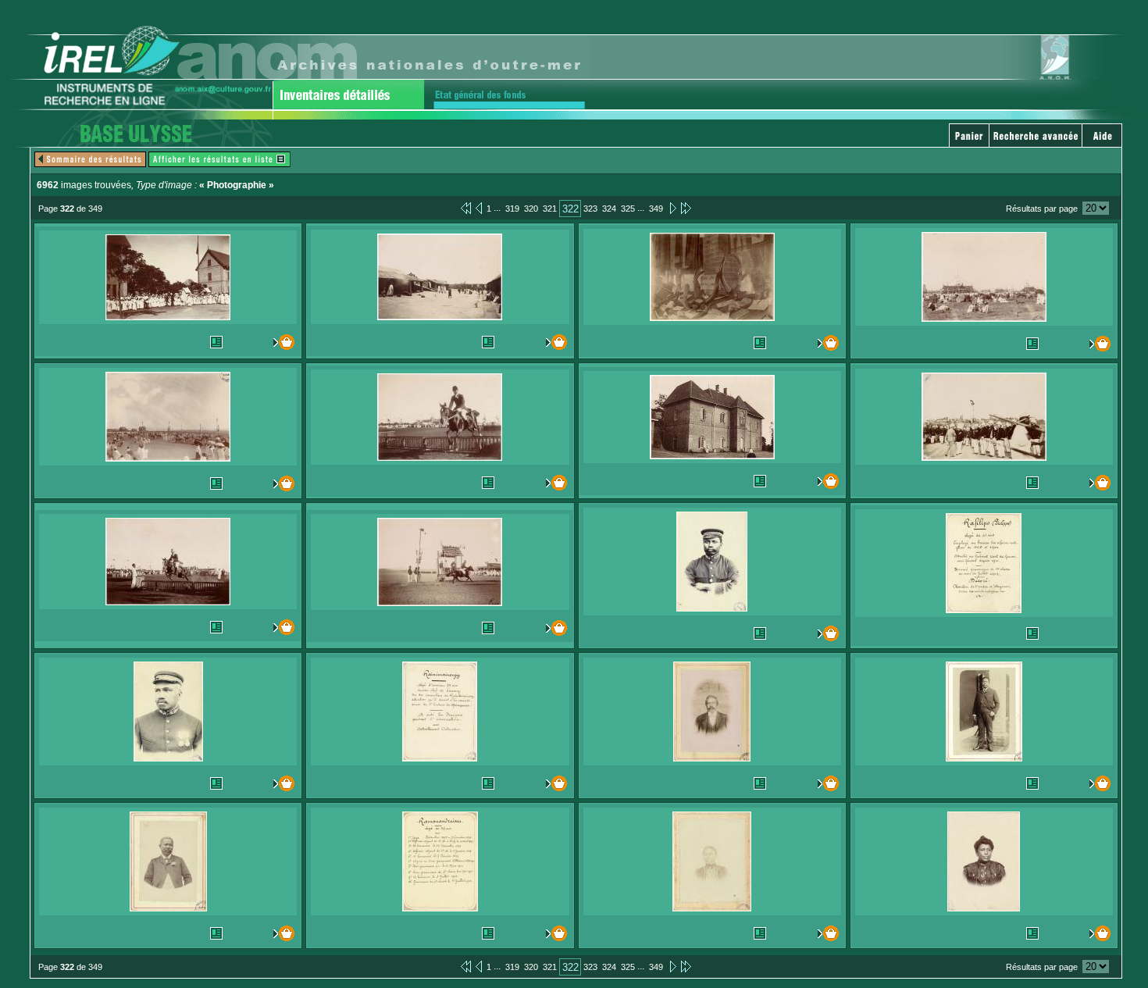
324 (609, 208)
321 (550, 208)
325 (628, 208)
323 (590, 208)
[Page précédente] (478, 208)
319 (512, 208)
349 (656, 208)
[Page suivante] (672, 208)
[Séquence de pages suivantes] (686, 208)
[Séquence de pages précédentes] (465, 208)
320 (531, 208)
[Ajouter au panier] (280, 342)
